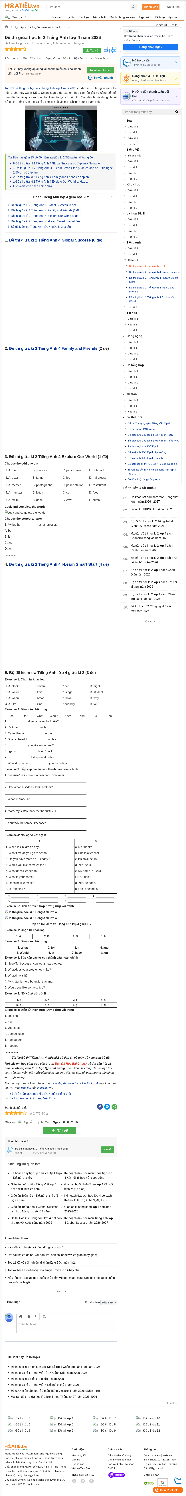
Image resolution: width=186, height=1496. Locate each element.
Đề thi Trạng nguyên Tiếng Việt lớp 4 (149, 423)
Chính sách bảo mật (119, 1459)
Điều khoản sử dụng (119, 1455)
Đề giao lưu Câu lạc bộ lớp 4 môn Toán (150, 434)
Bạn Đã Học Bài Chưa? (71, 1063)
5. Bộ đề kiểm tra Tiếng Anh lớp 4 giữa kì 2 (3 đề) (39, 226)
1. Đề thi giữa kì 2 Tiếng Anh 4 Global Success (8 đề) (42, 205)
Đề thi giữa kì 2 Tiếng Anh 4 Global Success (154, 272)
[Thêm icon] (20, 1316)
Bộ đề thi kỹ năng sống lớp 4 (144, 479)
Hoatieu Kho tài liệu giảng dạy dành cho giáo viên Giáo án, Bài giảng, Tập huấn (22, 7)
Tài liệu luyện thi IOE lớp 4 (143, 446)
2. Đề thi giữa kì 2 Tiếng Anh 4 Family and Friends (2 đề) (44, 210)
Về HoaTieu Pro (81, 1468)
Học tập (26, 1087)
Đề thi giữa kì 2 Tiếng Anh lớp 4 (147, 266)
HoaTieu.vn (44, 1087)
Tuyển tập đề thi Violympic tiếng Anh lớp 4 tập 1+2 (152, 471)
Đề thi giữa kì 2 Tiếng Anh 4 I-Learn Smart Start (153, 279)
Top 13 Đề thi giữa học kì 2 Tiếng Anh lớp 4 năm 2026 (40, 88)
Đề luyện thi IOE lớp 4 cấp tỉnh (145, 458)
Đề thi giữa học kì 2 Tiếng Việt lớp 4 (32, 1098)
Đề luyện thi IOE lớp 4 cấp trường (147, 452)
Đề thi (174, 24)
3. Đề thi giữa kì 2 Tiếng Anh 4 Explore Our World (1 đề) (43, 215)
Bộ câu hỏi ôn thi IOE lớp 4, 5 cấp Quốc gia (152, 463)
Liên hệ (76, 1459)
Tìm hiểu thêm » (34, 74)
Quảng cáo (78, 1463)
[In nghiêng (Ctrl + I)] (35, 1316)
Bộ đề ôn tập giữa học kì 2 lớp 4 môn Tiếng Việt (40, 1093)
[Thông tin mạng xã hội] (117, 1478)
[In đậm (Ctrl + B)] (29, 1316)
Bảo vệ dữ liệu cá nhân (121, 1463)
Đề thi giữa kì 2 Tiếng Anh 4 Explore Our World (152, 299)
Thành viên (150, 7)
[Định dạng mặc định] (44, 1316)
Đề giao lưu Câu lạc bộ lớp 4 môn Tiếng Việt (153, 440)
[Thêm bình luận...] (67, 1326)
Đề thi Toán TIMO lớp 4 (141, 429)
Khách (133, 31)
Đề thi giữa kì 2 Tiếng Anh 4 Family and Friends (53, 348)
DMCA (111, 1468)
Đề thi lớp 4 (90, 1083)
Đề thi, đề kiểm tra (65, 1083)
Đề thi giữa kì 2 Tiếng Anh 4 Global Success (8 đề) (55, 240)
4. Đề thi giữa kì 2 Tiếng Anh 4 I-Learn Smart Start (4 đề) (44, 221)
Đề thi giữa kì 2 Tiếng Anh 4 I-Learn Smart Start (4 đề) (59, 564)
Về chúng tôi (79, 1455)
